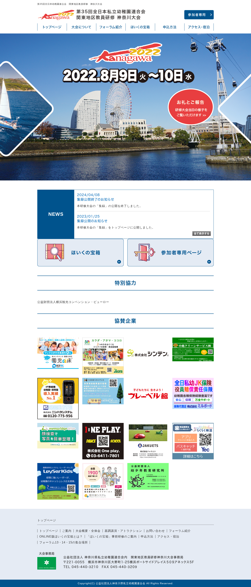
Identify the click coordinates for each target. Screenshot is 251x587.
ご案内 (66, 530)
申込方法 (170, 27)
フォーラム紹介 (110, 27)
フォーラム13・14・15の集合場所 (63, 542)
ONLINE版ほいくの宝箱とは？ (61, 536)
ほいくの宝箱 (139, 28)
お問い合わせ (155, 530)
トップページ (52, 27)
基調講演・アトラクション (123, 530)
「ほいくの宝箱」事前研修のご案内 (112, 536)
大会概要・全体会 (88, 530)
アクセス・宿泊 (198, 28)
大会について (80, 28)
